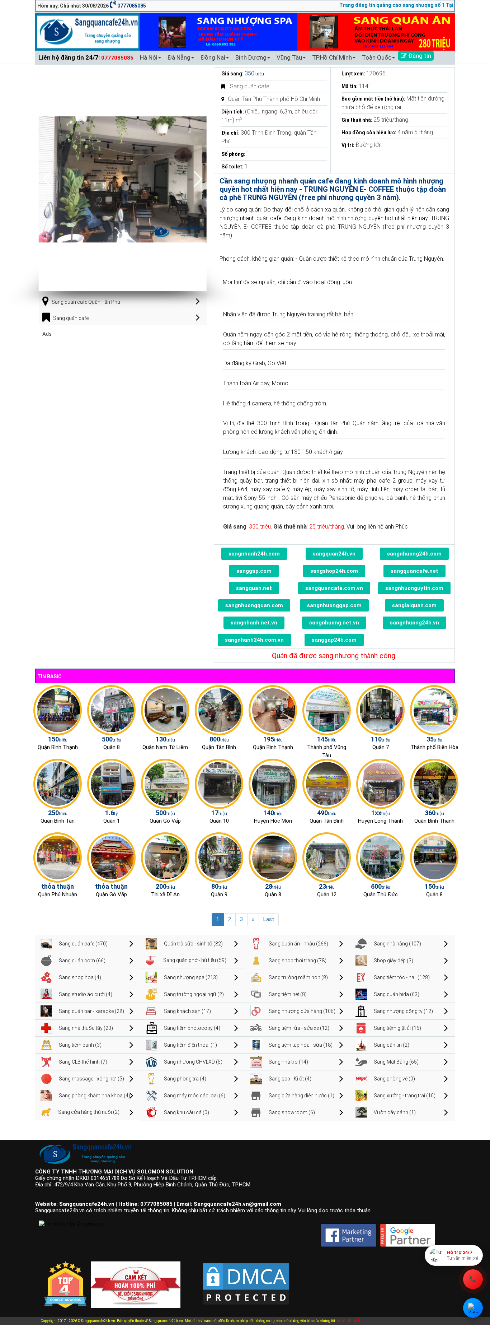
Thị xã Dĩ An (165, 894)
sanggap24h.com (334, 640)
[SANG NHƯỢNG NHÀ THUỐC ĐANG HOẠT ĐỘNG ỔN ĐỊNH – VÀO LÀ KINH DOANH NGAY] (273, 783)
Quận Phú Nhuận (57, 894)
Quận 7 (380, 747)
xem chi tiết (348, 1320)
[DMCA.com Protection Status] (246, 1278)
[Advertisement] (122, 387)
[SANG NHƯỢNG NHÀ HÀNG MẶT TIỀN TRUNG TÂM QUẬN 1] (111, 783)
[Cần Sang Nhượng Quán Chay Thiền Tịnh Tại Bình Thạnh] (434, 783)
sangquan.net (254, 588)
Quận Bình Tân (58, 821)
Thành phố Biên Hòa (434, 747)
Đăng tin (419, 55)
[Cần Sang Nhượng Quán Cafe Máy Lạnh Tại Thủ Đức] (380, 857)
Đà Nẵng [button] (179, 57)
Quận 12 (326, 894)
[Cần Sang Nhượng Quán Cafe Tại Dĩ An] (165, 857)
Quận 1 (111, 821)
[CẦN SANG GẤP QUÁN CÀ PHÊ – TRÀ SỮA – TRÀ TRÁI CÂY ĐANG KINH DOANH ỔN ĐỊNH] (273, 710)
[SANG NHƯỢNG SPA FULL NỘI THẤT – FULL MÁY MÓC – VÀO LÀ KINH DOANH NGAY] (326, 783)
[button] (198, 179)
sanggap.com (254, 571)
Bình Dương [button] (251, 57)
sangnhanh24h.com (254, 553)
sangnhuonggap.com (334, 605)
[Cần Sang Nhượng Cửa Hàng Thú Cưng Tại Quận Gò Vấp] (111, 857)
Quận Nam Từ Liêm (165, 747)
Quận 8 (111, 747)
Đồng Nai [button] (213, 57)
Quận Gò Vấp (165, 821)
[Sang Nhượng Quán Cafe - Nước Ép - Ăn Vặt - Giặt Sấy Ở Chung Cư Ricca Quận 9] (219, 857)
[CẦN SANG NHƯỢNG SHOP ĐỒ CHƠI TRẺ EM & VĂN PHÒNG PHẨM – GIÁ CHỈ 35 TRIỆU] (434, 710)
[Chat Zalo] (473, 1308)
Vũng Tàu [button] (289, 57)
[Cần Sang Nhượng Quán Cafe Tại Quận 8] (434, 857)
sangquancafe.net (414, 571)
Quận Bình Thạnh (58, 747)
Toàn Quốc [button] (376, 57)
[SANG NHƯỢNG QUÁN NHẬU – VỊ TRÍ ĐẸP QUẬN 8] (273, 857)
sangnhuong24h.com (414, 553)
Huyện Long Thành (380, 821)
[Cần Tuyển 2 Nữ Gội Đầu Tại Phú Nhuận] (57, 857)
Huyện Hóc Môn (273, 821)
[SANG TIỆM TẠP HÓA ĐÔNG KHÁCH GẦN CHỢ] (219, 710)
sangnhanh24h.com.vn (254, 640)
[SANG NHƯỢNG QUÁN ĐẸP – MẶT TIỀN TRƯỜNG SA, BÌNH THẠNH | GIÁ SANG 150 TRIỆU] (57, 710)
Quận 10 (219, 821)
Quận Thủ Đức (380, 894)
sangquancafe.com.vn (334, 588)
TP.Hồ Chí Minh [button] (332, 57)
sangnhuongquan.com (254, 605)
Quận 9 (219, 894)
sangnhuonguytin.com (414, 588)
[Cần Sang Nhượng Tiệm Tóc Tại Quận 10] (219, 783)
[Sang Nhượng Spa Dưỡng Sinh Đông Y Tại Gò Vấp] (165, 783)
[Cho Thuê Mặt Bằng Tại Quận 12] (326, 857)
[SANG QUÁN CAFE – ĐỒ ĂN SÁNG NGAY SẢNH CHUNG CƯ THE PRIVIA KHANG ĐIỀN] (57, 783)
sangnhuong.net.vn (334, 622)
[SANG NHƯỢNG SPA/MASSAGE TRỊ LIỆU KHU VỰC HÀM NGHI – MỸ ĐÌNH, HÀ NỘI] (165, 710)
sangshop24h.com (334, 571)
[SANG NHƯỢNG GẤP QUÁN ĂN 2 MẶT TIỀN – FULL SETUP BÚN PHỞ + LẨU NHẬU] (380, 783)
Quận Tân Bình (219, 747)
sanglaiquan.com (414, 605)
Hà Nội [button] (148, 57)
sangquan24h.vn (334, 553)
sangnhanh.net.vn (254, 622)
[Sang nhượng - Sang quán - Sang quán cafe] (87, 31)
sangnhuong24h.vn (414, 622)
